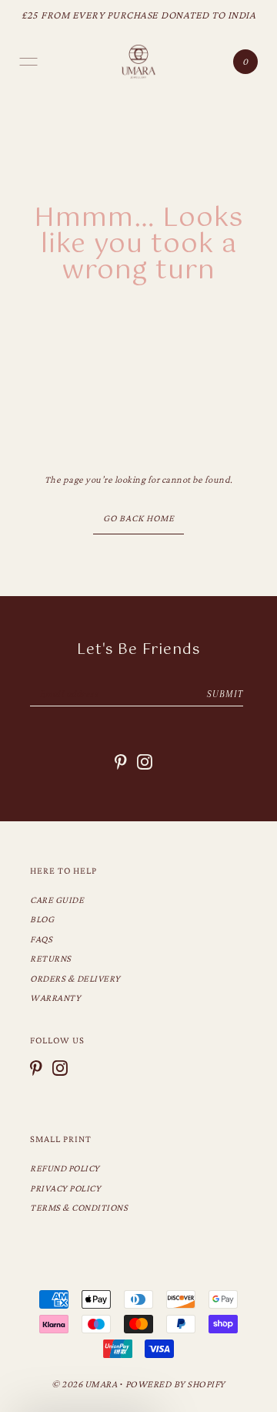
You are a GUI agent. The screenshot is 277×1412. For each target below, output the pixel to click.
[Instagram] (60, 1068)
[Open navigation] (28, 61)
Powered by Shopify (175, 1384)
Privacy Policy (65, 1188)
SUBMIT (225, 694)
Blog (42, 919)
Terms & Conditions (79, 1207)
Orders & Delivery (75, 978)
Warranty (55, 997)
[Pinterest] (36, 1068)
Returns (51, 958)
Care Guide (57, 900)
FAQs (41, 939)
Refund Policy (65, 1168)
